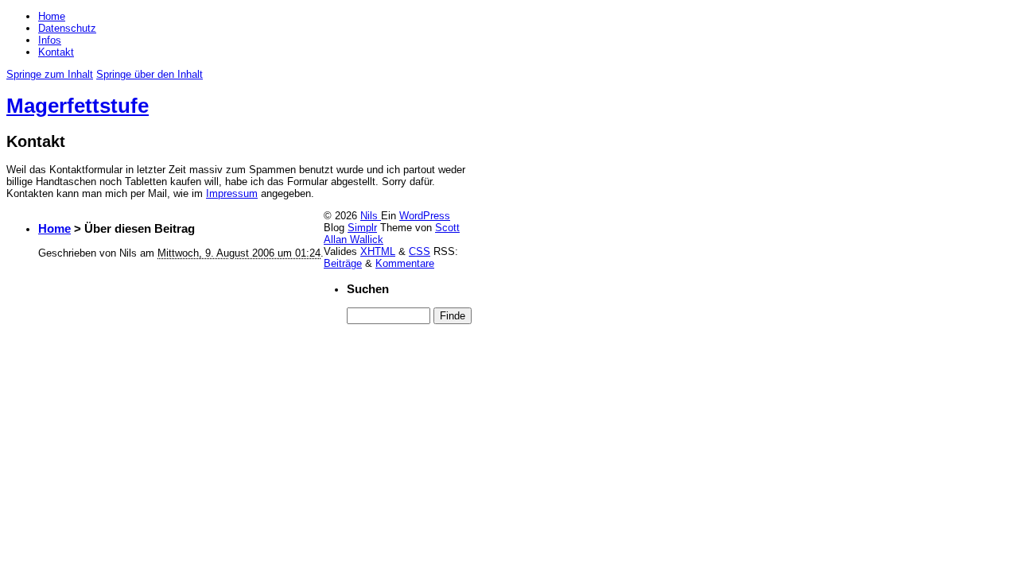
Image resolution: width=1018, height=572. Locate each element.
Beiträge (343, 263)
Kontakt (56, 52)
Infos (49, 40)
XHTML (377, 251)
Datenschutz (67, 28)
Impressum (232, 193)
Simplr (362, 228)
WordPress (424, 216)
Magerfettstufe (77, 106)
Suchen (368, 289)
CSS (419, 251)
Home (51, 16)
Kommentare (404, 263)
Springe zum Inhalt (49, 74)
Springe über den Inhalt (149, 74)
